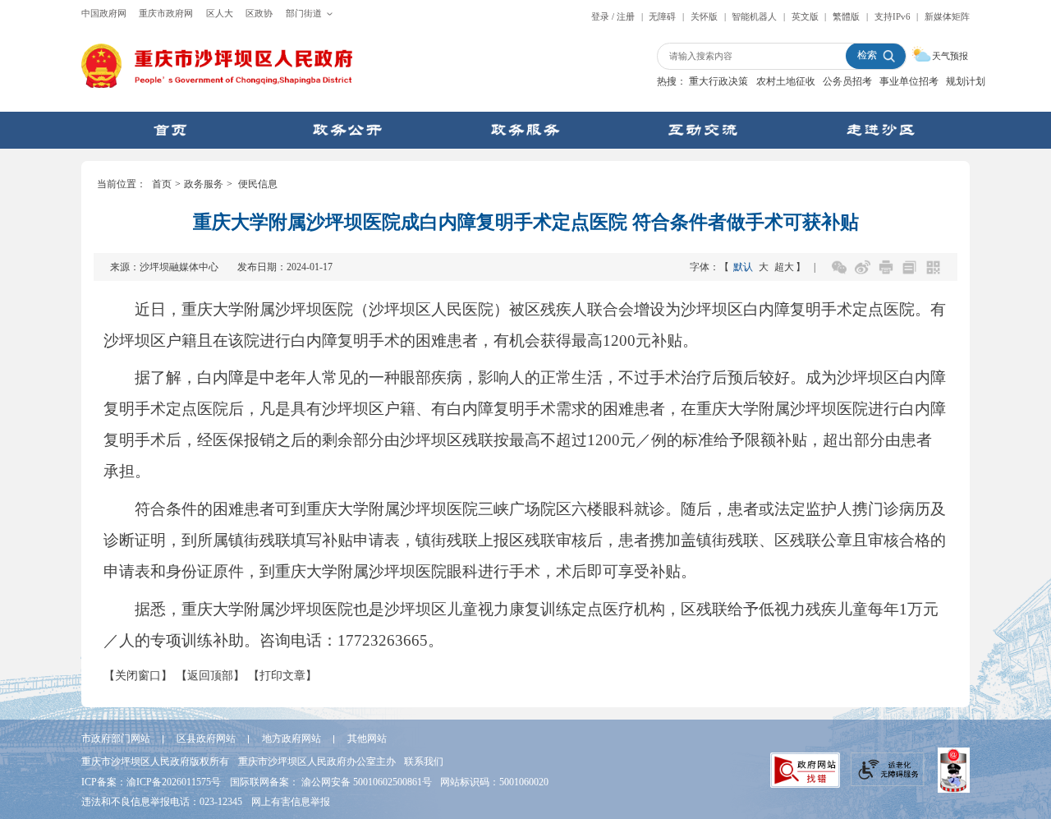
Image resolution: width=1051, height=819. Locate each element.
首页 (162, 184)
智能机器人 (754, 16)
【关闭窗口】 (137, 675)
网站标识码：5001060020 (494, 782)
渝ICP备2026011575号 (173, 782)
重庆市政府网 (166, 13)
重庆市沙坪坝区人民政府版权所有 (155, 761)
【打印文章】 (282, 675)
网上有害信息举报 (290, 801)
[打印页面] (886, 267)
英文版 (805, 16)
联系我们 (423, 761)
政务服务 (203, 184)
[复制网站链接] (909, 267)
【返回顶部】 (210, 675)
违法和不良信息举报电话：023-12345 (161, 801)
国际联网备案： (331, 782)
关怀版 (704, 16)
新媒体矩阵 (947, 16)
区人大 (219, 13)
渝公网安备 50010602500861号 (366, 782)
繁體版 (846, 16)
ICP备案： (151, 782)
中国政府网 (103, 13)
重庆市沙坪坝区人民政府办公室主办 (317, 761)
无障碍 (662, 16)
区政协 (259, 13)
